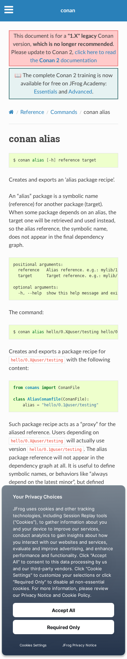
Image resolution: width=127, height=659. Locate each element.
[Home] (11, 112)
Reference (32, 112)
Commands (63, 112)
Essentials (45, 92)
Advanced (80, 92)
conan (68, 10)
